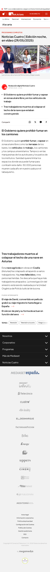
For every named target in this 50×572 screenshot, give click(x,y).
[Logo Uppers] (25, 461)
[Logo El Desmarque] (25, 418)
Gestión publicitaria (25, 531)
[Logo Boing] (25, 436)
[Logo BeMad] (25, 452)
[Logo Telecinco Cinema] (25, 469)
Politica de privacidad (25, 521)
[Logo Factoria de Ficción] (25, 427)
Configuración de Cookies (25, 524)
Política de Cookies (25, 528)
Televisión (13, 322)
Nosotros (7, 336)
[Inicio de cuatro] (3, 14)
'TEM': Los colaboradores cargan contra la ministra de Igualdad (27, 9)
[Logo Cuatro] (25, 402)
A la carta (7, 24)
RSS (25, 534)
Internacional (26, 19)
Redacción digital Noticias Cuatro (21, 85)
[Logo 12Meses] (25, 477)
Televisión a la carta (28, 322)
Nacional (15, 19)
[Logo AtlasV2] (25, 486)
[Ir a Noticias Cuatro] (16, 14)
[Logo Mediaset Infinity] (25, 385)
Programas (8, 349)
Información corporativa (25, 518)
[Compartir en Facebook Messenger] (41, 122)
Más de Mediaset (11, 355)
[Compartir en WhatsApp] (30, 122)
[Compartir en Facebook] (46, 122)
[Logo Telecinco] (25, 393)
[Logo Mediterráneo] (25, 503)
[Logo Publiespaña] (25, 495)
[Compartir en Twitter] (35, 122)
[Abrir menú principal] (46, 14)
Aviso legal (25, 515)
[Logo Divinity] (25, 410)
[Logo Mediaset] (25, 374)
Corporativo (8, 342)
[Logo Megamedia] (26, 551)
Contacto (25, 538)
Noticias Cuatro (10, 362)
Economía (37, 19)
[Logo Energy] (25, 444)
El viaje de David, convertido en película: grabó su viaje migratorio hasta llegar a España (22, 303)
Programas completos (12, 32)
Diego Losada (43, 322)
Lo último (5, 19)
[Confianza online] (25, 563)
